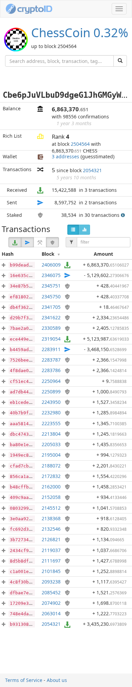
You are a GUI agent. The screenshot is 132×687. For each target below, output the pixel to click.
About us (57, 680)
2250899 (51, 391)
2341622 (51, 317)
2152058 (51, 497)
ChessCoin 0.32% (79, 32)
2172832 (51, 476)
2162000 (51, 486)
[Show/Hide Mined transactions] (40, 242)
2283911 (51, 349)
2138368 (51, 518)
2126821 (51, 539)
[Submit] (120, 61)
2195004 (51, 455)
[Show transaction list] (73, 230)
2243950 (51, 402)
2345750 (51, 296)
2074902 (51, 603)
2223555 (51, 423)
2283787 (51, 360)
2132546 (51, 529)
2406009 (51, 264)
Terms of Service (23, 680)
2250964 (51, 381)
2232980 (51, 412)
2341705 (51, 307)
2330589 (51, 328)
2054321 (92, 170)
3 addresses (65, 156)
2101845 (51, 571)
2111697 (51, 560)
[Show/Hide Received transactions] (14, 242)
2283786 (51, 370)
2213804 (51, 434)
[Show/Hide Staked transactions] (52, 242)
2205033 (51, 444)
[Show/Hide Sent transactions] (27, 242)
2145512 (51, 508)
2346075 (51, 275)
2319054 (51, 339)
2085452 (51, 592)
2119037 (51, 550)
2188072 (51, 465)
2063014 (51, 613)
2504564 (80, 144)
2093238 (51, 581)
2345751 (51, 285)
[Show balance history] (84, 230)
